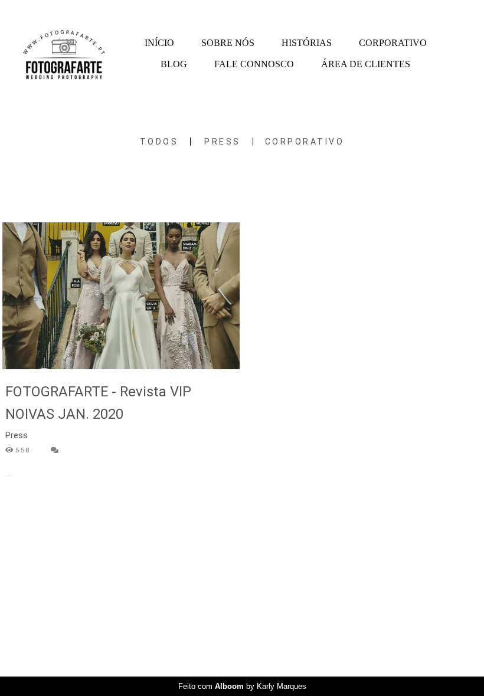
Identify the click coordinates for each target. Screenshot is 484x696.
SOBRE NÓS (227, 43)
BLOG (174, 64)
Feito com (242, 686)
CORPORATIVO (393, 43)
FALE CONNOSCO (254, 64)
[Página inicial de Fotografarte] (64, 54)
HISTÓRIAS (307, 43)
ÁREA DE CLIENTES (365, 64)
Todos (159, 141)
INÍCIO (159, 43)
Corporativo (305, 141)
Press (222, 141)
